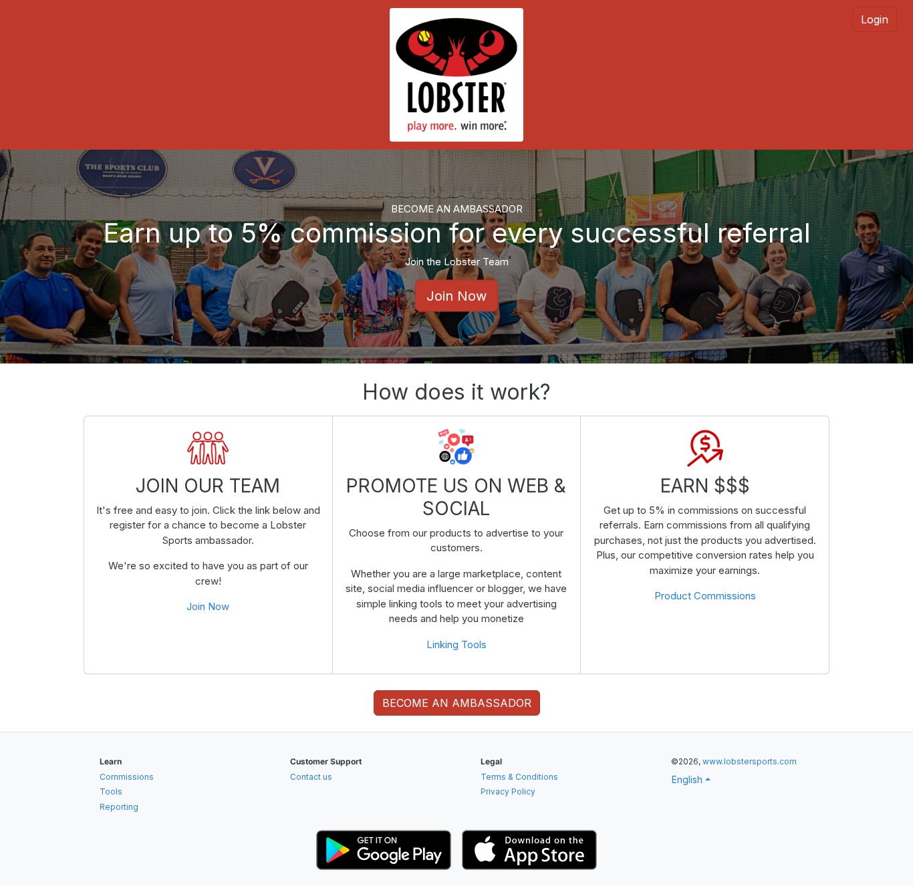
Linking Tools (456, 644)
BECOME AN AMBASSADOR (456, 703)
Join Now (456, 296)
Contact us (311, 777)
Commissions (127, 777)
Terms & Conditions (519, 777)
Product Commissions (705, 595)
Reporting (119, 807)
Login (874, 19)
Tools (111, 791)
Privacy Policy (508, 791)
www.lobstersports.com (749, 761)
